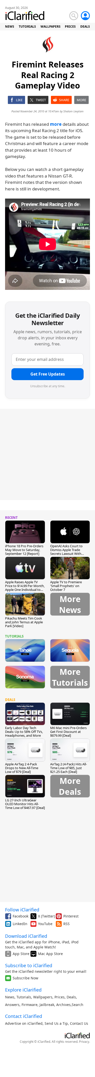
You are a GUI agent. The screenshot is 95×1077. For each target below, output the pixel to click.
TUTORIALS (27, 26)
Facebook (20, 916)
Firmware (29, 1004)
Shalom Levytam (73, 111)
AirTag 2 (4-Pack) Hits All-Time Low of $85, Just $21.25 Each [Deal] (68, 768)
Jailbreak (47, 1004)
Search (77, 1004)
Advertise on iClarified (24, 1023)
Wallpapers (42, 997)
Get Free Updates (47, 374)
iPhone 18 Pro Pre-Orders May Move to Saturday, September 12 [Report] (24, 550)
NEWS (9, 26)
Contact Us (79, 1023)
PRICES (70, 26)
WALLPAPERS (51, 26)
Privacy (84, 1041)
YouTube (45, 923)
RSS (66, 923)
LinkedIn (20, 923)
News (9, 997)
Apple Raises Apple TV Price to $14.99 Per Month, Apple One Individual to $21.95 (25, 588)
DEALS (85, 26)
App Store (21, 953)
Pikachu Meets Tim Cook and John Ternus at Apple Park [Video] (24, 622)
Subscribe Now (25, 978)
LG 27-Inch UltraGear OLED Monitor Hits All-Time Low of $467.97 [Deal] (25, 804)
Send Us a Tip (56, 1023)
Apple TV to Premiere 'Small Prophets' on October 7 (66, 586)
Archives (63, 1004)
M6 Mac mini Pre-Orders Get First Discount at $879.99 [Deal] (68, 732)
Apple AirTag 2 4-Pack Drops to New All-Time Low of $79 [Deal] (21, 768)
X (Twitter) (46, 916)
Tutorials (23, 997)
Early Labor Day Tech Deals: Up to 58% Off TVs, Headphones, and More (24, 732)
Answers (12, 1004)
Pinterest (71, 916)
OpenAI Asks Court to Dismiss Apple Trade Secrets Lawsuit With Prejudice (66, 552)
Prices (59, 997)
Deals (71, 997)
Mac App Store (50, 953)
